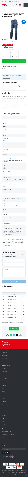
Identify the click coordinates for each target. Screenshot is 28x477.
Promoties (4, 371)
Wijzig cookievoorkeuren (7, 438)
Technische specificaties (15, 75)
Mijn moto (4, 378)
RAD (3, 408)
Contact (4, 385)
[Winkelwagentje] (16, 5)
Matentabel (11, 49)
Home (3, 13)
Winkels (4, 415)
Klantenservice (5, 382)
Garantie (4, 401)
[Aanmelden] (14, 5)
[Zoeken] (26, 9)
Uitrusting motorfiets (6, 365)
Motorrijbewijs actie (6, 431)
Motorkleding (8, 13)
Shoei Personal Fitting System (8, 434)
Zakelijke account (6, 425)
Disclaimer (14, 474)
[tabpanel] (14, 30)
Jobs (3, 421)
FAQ (3, 388)
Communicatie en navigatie (8, 362)
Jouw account (5, 412)
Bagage (4, 368)
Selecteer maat (8, 49)
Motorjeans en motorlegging (18, 13)
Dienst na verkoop (6, 404)
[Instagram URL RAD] (12, 456)
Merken (4, 375)
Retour (3, 398)
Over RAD (4, 418)
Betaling (4, 391)
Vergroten (5, 39)
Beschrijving (5, 75)
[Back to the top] (26, 475)
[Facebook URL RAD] (10, 456)
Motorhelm (4, 358)
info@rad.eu (14, 472)
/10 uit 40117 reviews (7, 1)
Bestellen (14, 61)
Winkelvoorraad (6, 78)
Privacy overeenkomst (21, 472)
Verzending (4, 395)
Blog (3, 428)
